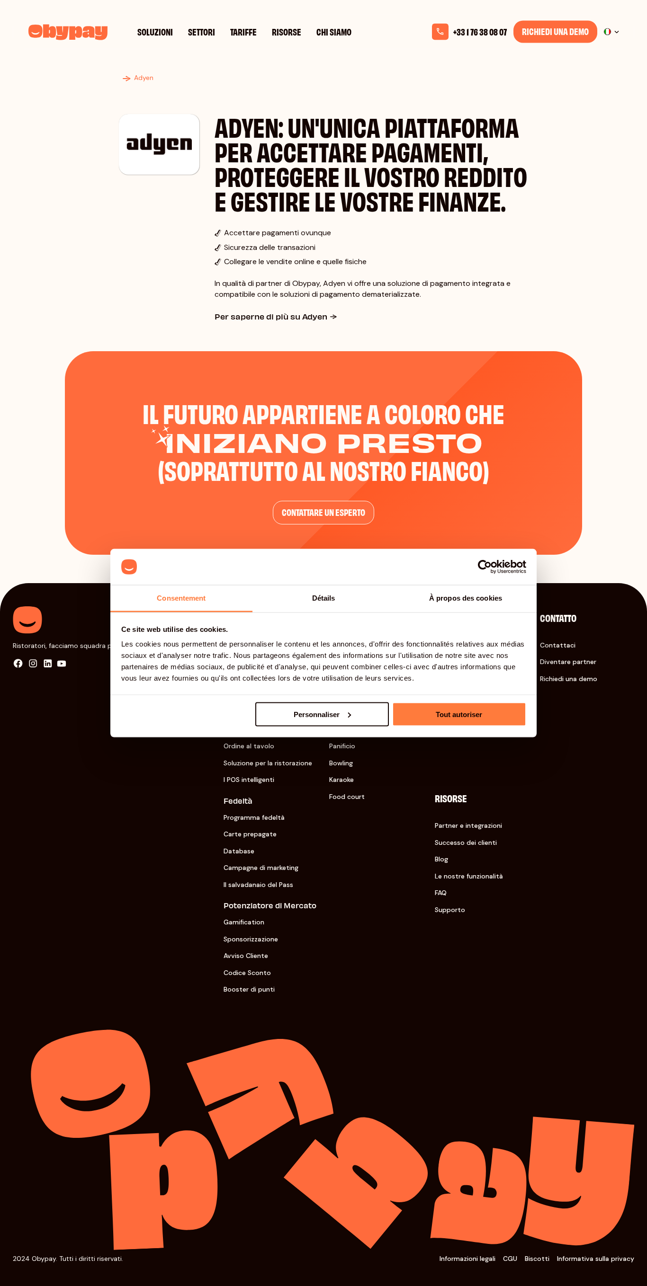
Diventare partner (568, 661)
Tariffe (243, 31)
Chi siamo (333, 31)
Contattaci (557, 645)
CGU (510, 1258)
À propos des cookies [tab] (465, 598)
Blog (441, 859)
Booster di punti (249, 989)
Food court (347, 796)
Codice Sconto (247, 972)
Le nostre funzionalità (469, 876)
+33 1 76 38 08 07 (480, 32)
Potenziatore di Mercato (270, 905)
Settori (201, 31)
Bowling (341, 763)
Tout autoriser (459, 714)
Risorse (286, 31)
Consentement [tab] (181, 598)
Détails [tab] (323, 598)
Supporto (450, 909)
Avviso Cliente (246, 955)
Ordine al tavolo (249, 746)
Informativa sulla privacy (595, 1258)
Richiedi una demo (555, 31)
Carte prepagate (250, 834)
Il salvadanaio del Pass (258, 884)
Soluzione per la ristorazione (268, 763)
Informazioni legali (467, 1258)
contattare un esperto (323, 511)
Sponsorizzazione (251, 939)
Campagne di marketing (261, 867)
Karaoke (341, 779)
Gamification (244, 922)
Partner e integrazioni (468, 825)
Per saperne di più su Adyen (271, 316)
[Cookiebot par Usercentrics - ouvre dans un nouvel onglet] (484, 567)
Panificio (342, 746)
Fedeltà (238, 800)
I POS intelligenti (249, 779)
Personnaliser (317, 714)
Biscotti (537, 1258)
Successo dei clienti (466, 842)
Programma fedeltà (254, 817)
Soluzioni (155, 31)
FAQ (441, 892)
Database (239, 851)
